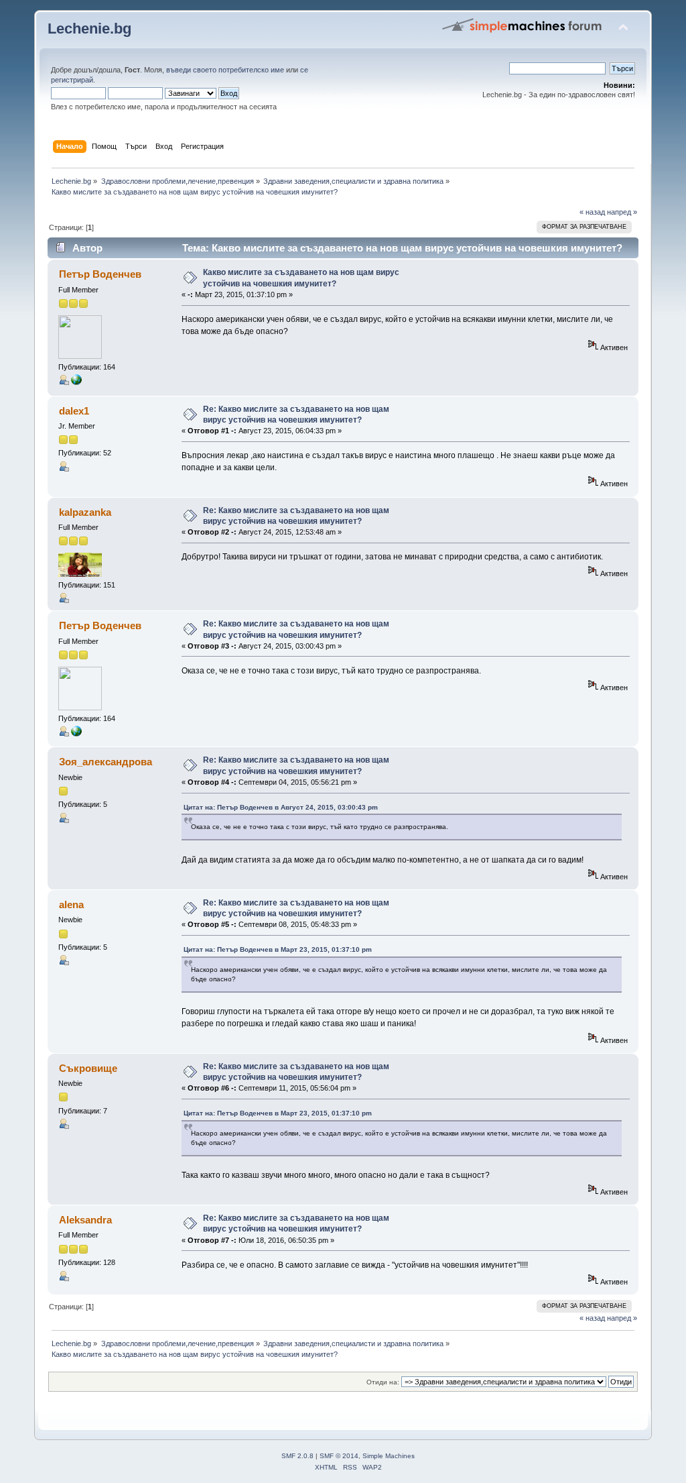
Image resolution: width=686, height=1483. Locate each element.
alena (71, 904)
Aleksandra (85, 1219)
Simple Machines (388, 1456)
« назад (592, 212)
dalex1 (74, 411)
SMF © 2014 (339, 1456)
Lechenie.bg (89, 28)
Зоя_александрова (105, 761)
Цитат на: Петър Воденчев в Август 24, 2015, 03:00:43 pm (281, 807)
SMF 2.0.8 (297, 1456)
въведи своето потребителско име (225, 70)
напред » (622, 212)
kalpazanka (85, 512)
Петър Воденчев (100, 274)
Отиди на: (382, 1382)
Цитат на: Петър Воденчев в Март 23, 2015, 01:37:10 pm (278, 949)
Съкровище (88, 1068)
